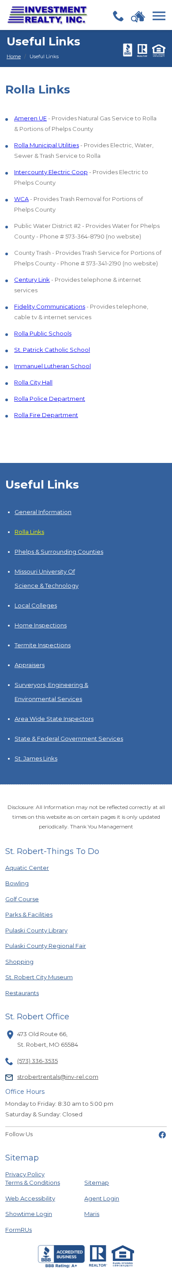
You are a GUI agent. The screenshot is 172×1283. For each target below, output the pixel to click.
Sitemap (96, 1182)
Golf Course (35, 899)
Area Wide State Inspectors (54, 718)
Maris (91, 1213)
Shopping (35, 961)
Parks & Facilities (35, 914)
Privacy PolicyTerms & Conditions (32, 1178)
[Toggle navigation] (159, 16)
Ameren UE (30, 118)
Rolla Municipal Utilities (46, 145)
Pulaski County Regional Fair (45, 945)
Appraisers (30, 664)
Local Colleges (36, 605)
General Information (43, 511)
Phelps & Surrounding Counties (59, 551)
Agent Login (101, 1198)
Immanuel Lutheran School (52, 365)
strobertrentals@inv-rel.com (57, 1076)
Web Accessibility (30, 1198)
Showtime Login (35, 1213)
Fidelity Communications (49, 306)
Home (14, 56)
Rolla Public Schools (42, 333)
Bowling (35, 883)
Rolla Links (29, 531)
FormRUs (35, 1229)
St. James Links (36, 758)
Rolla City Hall (33, 382)
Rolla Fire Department (46, 414)
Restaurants (35, 992)
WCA (21, 198)
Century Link (32, 279)
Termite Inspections (43, 645)
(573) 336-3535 (37, 1060)
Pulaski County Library (36, 930)
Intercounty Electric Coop (51, 171)
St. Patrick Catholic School (52, 349)
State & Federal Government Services (69, 738)
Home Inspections (41, 625)
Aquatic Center (35, 867)
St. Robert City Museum (39, 977)
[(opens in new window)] (162, 1134)
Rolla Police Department (49, 398)
